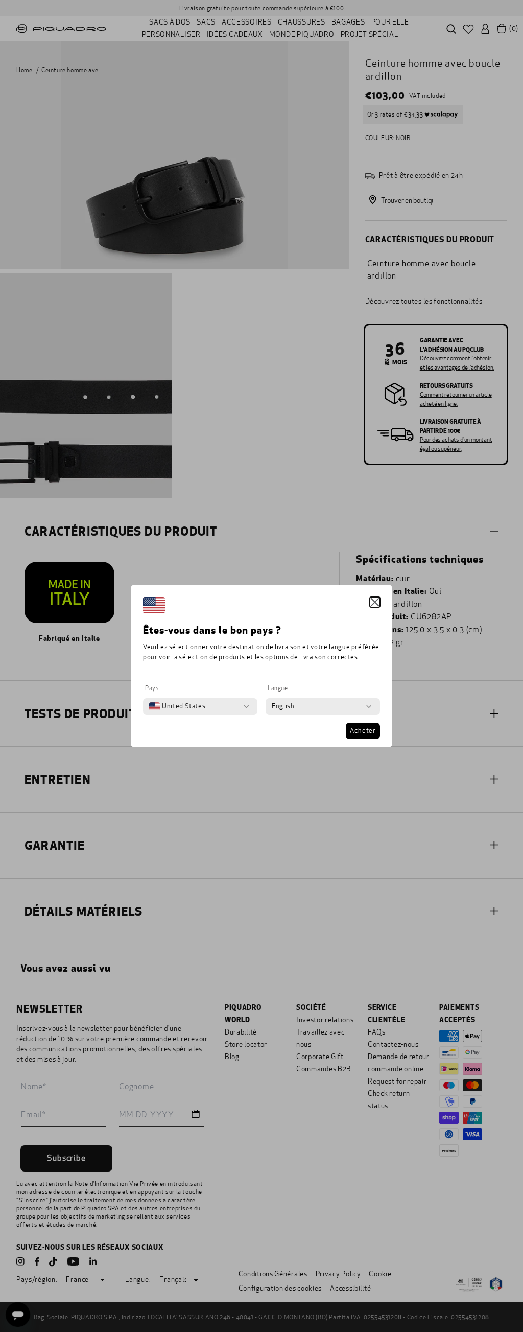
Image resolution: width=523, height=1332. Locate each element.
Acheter (363, 731)
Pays (152, 688)
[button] (375, 602)
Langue (278, 688)
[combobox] (177, 706)
